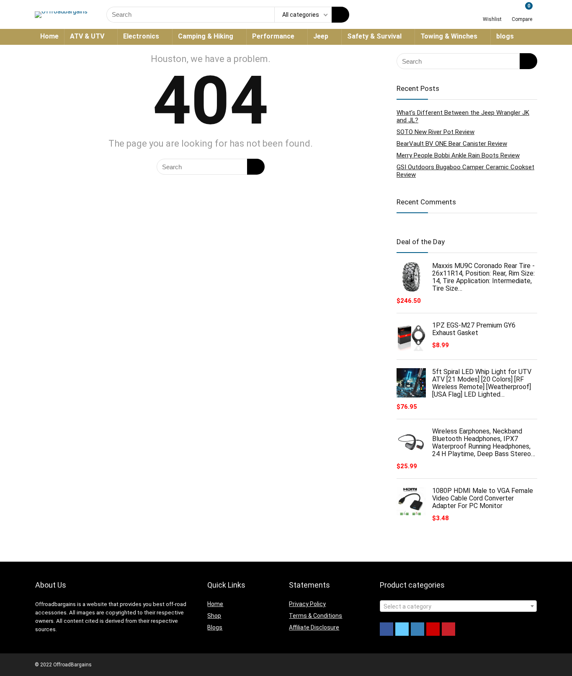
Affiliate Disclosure (314, 627)
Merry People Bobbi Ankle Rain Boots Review (458, 155)
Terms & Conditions (315, 615)
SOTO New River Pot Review (435, 132)
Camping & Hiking (205, 36)
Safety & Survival (374, 36)
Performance (273, 36)
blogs (505, 36)
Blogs (214, 627)
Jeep (320, 36)
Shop (214, 615)
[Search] (340, 15)
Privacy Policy (307, 604)
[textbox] (458, 606)
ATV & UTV (87, 36)
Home (49, 36)
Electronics (141, 36)
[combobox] (458, 606)
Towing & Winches (448, 36)
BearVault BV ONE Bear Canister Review (452, 143)
